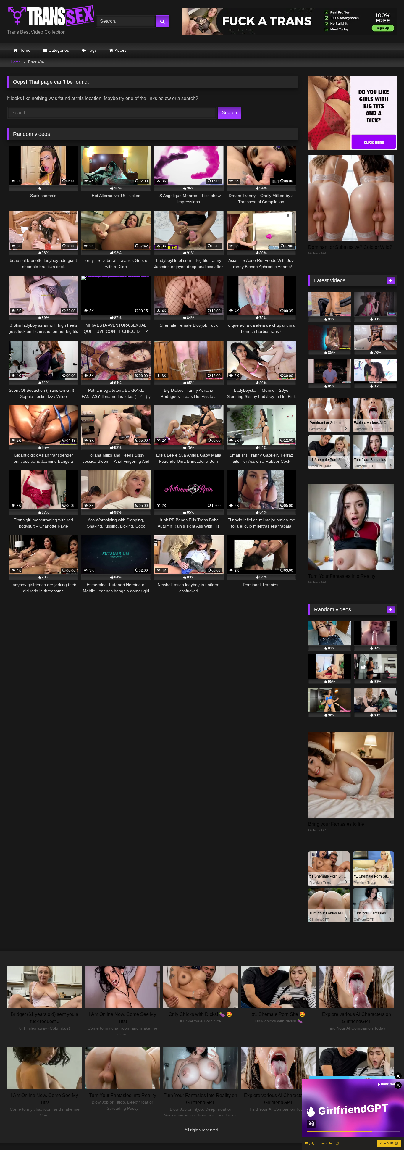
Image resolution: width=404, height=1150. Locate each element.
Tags (92, 50)
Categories (59, 50)
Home (24, 50)
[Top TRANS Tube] (51, 17)
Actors (121, 50)
